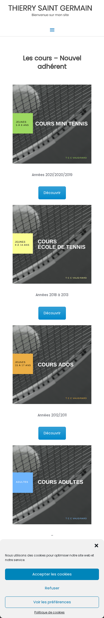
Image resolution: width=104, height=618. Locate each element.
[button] (96, 545)
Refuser (52, 588)
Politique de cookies (49, 612)
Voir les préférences (52, 602)
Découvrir (52, 192)
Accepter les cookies (52, 574)
